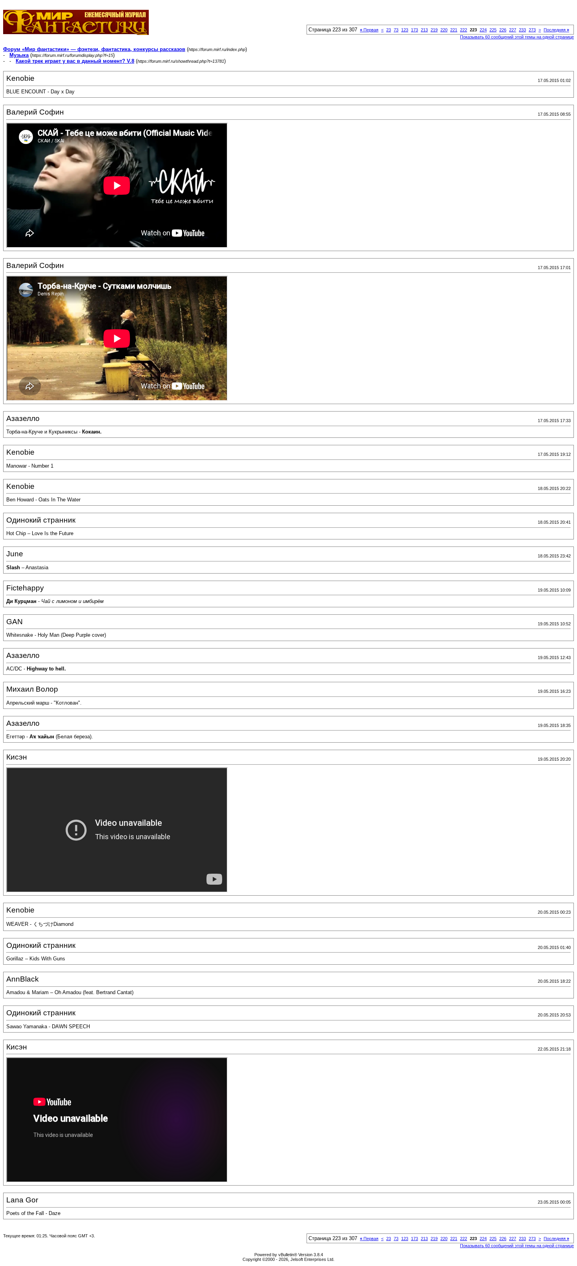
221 (453, 29)
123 (404, 29)
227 (512, 29)
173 (414, 29)
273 (532, 29)
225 (493, 29)
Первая (369, 29)
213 (424, 29)
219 (434, 29)
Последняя (556, 29)
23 (388, 29)
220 (443, 29)
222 (463, 29)
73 (396, 29)
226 (502, 29)
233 (522, 29)
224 (483, 29)
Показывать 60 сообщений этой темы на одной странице (517, 37)
